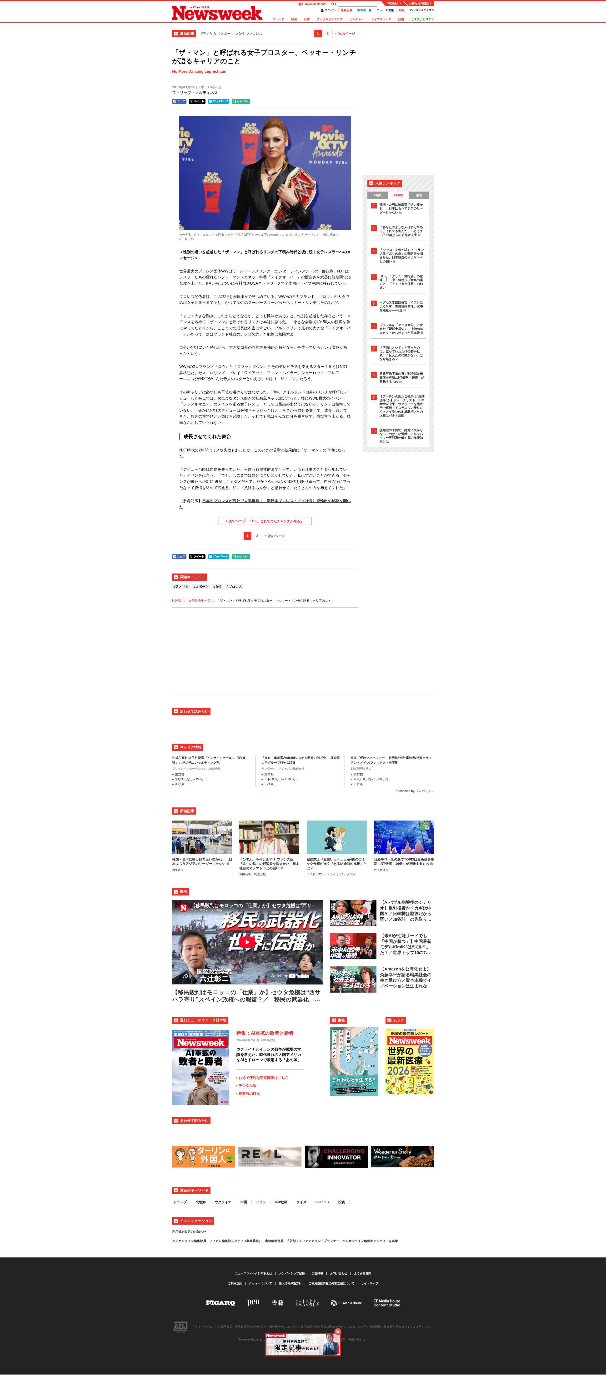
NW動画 (281, 1202)
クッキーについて (260, 1283)
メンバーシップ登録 (292, 1273)
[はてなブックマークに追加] (218, 101)
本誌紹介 (393, 3)
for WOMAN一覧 (199, 600)
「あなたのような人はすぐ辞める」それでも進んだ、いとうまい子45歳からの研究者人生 (401, 231)
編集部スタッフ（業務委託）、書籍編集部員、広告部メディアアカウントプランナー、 (282, 1241)
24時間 (398, 195)
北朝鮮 (201, 1202)
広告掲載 (317, 1273)
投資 (341, 1202)
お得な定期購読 (419, 3)
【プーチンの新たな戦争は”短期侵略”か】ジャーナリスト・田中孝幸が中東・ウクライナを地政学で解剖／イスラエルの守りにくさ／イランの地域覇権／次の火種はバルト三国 (402, 406)
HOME (176, 600)
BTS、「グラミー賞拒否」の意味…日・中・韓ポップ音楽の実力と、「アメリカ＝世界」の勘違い (401, 281)
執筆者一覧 (364, 10)
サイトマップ (369, 1283)
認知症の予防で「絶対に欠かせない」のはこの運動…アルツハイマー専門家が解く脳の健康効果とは (401, 435)
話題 (401, 19)
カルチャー (357, 19)
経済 (294, 19)
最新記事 (346, 10)
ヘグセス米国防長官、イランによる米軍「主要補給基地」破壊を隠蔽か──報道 (401, 306)
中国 (243, 1202)
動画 (402, 10)
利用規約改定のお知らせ (189, 1231)
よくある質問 (362, 1273)
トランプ (180, 1202)
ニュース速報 (385, 10)
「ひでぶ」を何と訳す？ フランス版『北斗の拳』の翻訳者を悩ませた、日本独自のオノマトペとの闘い (402, 255)
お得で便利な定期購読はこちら (264, 1078)
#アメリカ (208, 33)
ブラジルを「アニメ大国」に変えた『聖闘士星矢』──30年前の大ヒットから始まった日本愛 (402, 329)
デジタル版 (247, 1085)
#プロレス (254, 33)
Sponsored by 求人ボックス (415, 791)
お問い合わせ (338, 1273)
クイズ (301, 1202)
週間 (419, 195)
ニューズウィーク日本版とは (253, 1273)
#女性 (240, 33)
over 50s (322, 1202)
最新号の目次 (249, 1094)
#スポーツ (226, 33)
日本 (307, 19)
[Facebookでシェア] (179, 101)
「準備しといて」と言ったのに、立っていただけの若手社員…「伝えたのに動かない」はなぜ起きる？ (401, 353)
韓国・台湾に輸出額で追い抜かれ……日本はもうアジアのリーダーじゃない (401, 208)
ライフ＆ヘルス (381, 19)
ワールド (278, 19)
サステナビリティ (422, 19)
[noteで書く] (241, 101)
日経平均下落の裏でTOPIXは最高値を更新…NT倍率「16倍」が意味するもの (402, 377)
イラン (261, 1202)
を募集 (393, 1241)
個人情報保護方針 (290, 1283)
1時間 (377, 195)
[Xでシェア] (197, 101)
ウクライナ (223, 1202)
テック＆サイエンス (330, 19)
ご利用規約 (235, 1283)
